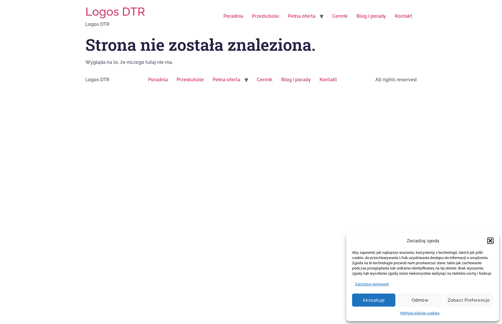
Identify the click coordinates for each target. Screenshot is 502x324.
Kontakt (403, 16)
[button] (490, 241)
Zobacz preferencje (469, 300)
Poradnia (233, 16)
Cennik (340, 16)
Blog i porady (371, 16)
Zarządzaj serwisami (372, 284)
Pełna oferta (301, 16)
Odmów (420, 300)
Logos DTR (115, 11)
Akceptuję (374, 300)
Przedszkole (265, 16)
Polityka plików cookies (420, 313)
